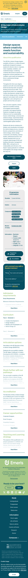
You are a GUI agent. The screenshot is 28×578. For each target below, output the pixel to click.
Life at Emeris (14, 521)
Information (20, 36)
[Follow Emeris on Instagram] (16, 492)
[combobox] (7, 273)
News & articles (14, 524)
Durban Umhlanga (16, 214)
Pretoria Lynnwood (16, 211)
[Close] (25, 2)
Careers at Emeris (14, 527)
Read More (15, 8)
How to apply (14, 518)
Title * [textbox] (6, 273)
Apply (14, 167)
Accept (14, 574)
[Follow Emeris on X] (4, 492)
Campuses (13, 538)
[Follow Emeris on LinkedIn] (12, 492)
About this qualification (8, 36)
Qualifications (8, 19)
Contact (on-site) (16, 225)
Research (14, 530)
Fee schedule (15, 258)
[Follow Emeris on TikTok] (23, 492)
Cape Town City (15, 216)
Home (2, 19)
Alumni (14, 533)
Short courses (14, 507)
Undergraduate (14, 501)
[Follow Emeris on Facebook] (8, 492)
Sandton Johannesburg (17, 219)
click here (15, 286)
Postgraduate (14, 504)
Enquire (17, 13)
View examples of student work (14, 157)
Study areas (14, 510)
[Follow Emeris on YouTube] (20, 492)
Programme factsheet (13, 253)
